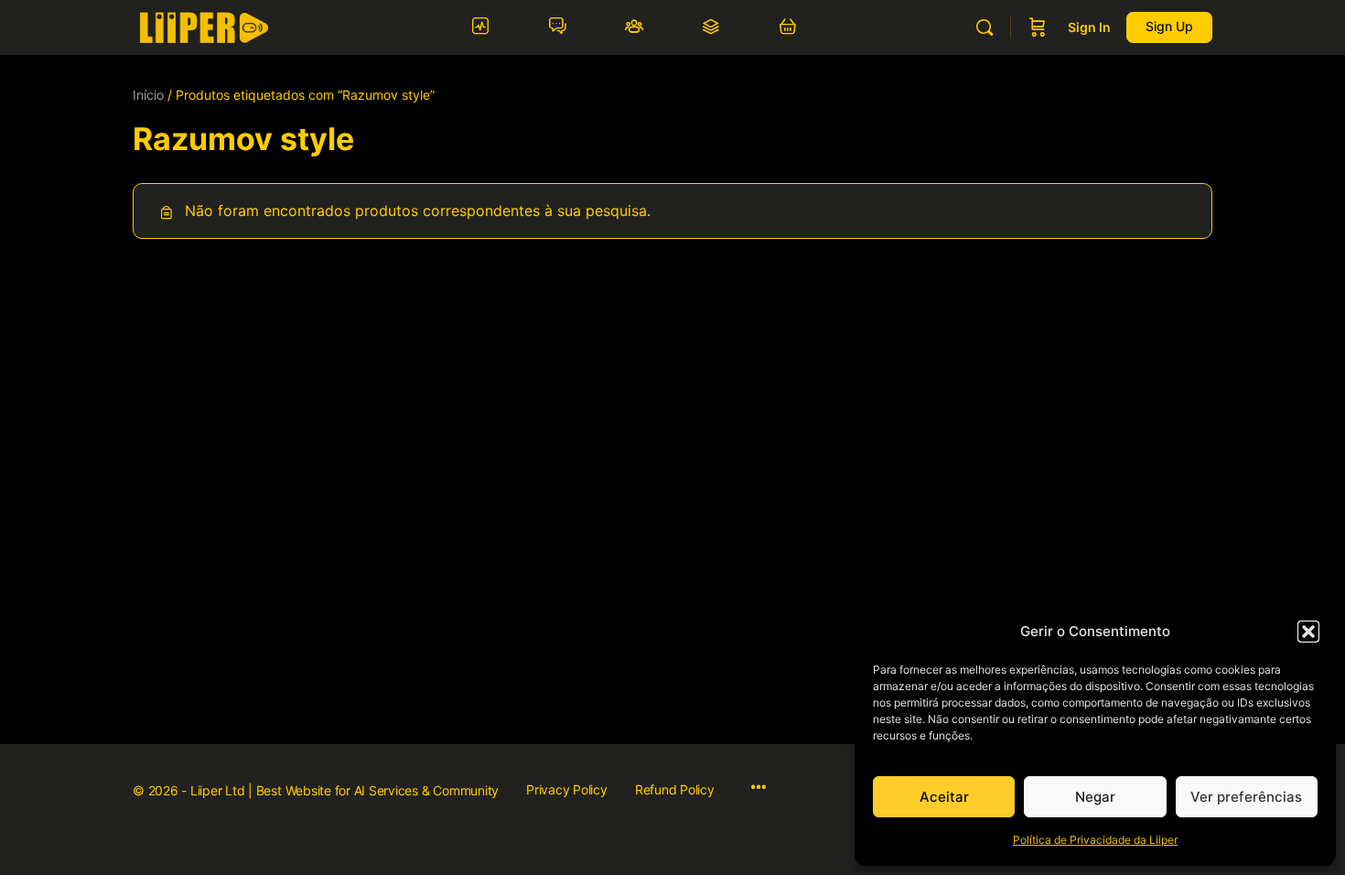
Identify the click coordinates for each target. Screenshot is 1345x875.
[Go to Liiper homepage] (203, 26)
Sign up (1169, 26)
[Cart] (1037, 27)
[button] (1308, 631)
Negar (1095, 796)
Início (148, 95)
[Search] (984, 27)
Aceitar (944, 796)
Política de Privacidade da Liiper (1095, 840)
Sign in (1089, 27)
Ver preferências (1246, 796)
